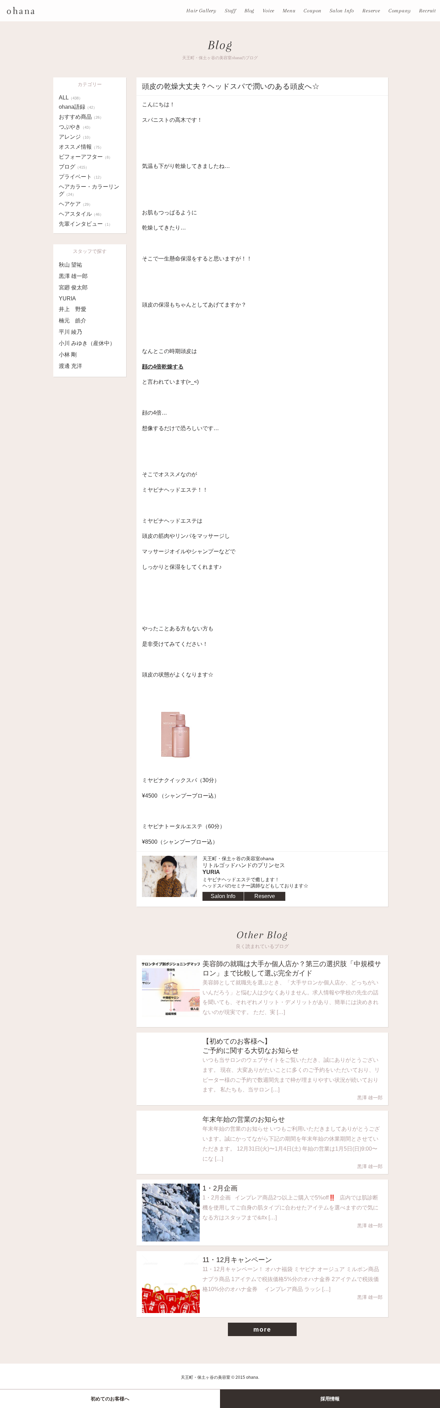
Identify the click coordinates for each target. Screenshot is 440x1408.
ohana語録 (78, 107)
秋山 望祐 (70, 265)
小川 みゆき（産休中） (87, 343)
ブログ (74, 167)
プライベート (81, 177)
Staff (230, 11)
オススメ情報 (81, 147)
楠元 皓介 (72, 320)
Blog (249, 11)
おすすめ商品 (81, 117)
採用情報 (330, 1398)
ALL (70, 97)
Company (399, 11)
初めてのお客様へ (110, 1398)
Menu (289, 11)
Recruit (427, 11)
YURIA (67, 298)
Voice (268, 11)
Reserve (371, 11)
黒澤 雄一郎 (73, 276)
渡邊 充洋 (70, 366)
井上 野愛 (72, 309)
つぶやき (75, 127)
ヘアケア (75, 204)
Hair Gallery (201, 11)
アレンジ (75, 137)
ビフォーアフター (85, 157)
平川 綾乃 (70, 332)
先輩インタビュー (85, 224)
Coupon (312, 11)
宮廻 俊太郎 (73, 287)
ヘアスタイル (81, 214)
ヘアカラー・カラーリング (89, 190)
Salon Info (342, 11)
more (262, 1329)
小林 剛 (68, 355)
